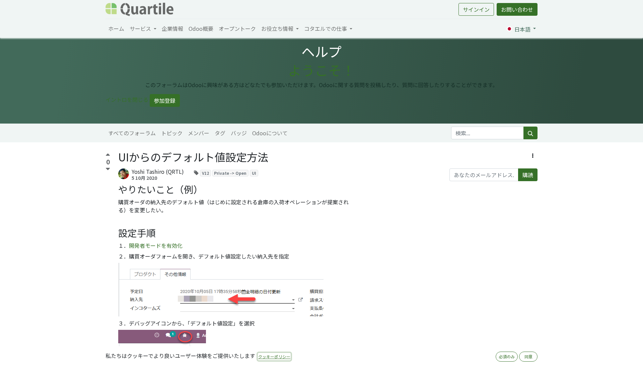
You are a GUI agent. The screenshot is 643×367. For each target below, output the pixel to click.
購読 (527, 175)
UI (254, 173)
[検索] (530, 133)
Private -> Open (230, 173)
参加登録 (164, 100)
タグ (220, 133)
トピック (172, 133)
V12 (205, 173)
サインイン (476, 9)
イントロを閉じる (126, 99)
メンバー (198, 133)
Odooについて (270, 133)
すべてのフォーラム (132, 133)
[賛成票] (107, 155)
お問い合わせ (517, 9)
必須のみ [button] (507, 356)
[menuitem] (116, 28)
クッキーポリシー (274, 356)
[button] (533, 155)
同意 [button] (528, 356)
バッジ (239, 133)
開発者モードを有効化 (156, 245)
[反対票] (107, 169)
